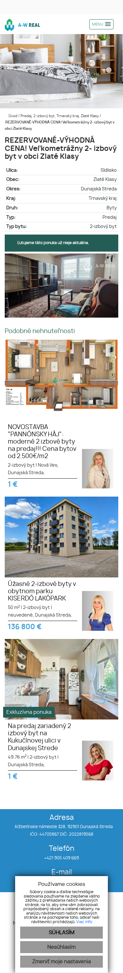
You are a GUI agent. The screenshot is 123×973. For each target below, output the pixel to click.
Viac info (84, 922)
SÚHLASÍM (61, 932)
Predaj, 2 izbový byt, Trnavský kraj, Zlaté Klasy (60, 116)
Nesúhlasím (61, 947)
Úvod (12, 116)
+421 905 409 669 (61, 858)
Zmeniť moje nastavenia (61, 961)
